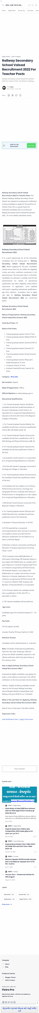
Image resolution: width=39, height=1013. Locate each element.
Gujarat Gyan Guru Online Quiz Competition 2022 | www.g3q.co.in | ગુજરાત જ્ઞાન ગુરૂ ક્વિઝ (19, 831)
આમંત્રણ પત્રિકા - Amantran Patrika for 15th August (19, 875)
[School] (16, 872)
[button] (29, 5)
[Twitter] (9, 1002)
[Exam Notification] (19, 841)
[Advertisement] (19, 35)
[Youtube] (12, 1002)
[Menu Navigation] (3, 5)
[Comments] (35, 836)
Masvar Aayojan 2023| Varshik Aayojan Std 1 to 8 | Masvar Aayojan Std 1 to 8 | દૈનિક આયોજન (20, 861)
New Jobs (14, 377)
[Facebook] (3, 1002)
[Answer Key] (21, 10)
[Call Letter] (30, 10)
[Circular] (16, 856)
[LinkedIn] (14, 1002)
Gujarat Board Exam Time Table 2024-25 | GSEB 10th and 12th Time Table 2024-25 (20, 846)
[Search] (33, 5)
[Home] (4, 10)
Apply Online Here (26, 719)
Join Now (31, 145)
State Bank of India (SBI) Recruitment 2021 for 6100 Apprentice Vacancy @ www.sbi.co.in (20, 810)
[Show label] (7, 904)
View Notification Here (10, 719)
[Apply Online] (11, 10)
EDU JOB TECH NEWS (14, 5)
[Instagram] (6, 1002)
